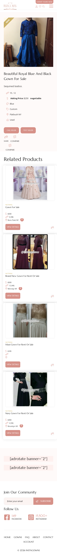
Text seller (28, 130)
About (36, 537)
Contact (48, 537)
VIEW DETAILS (13, 227)
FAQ (27, 537)
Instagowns (33, 550)
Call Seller (11, 130)
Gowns (18, 537)
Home (7, 537)
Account (28, 541)
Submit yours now (44, 2)
